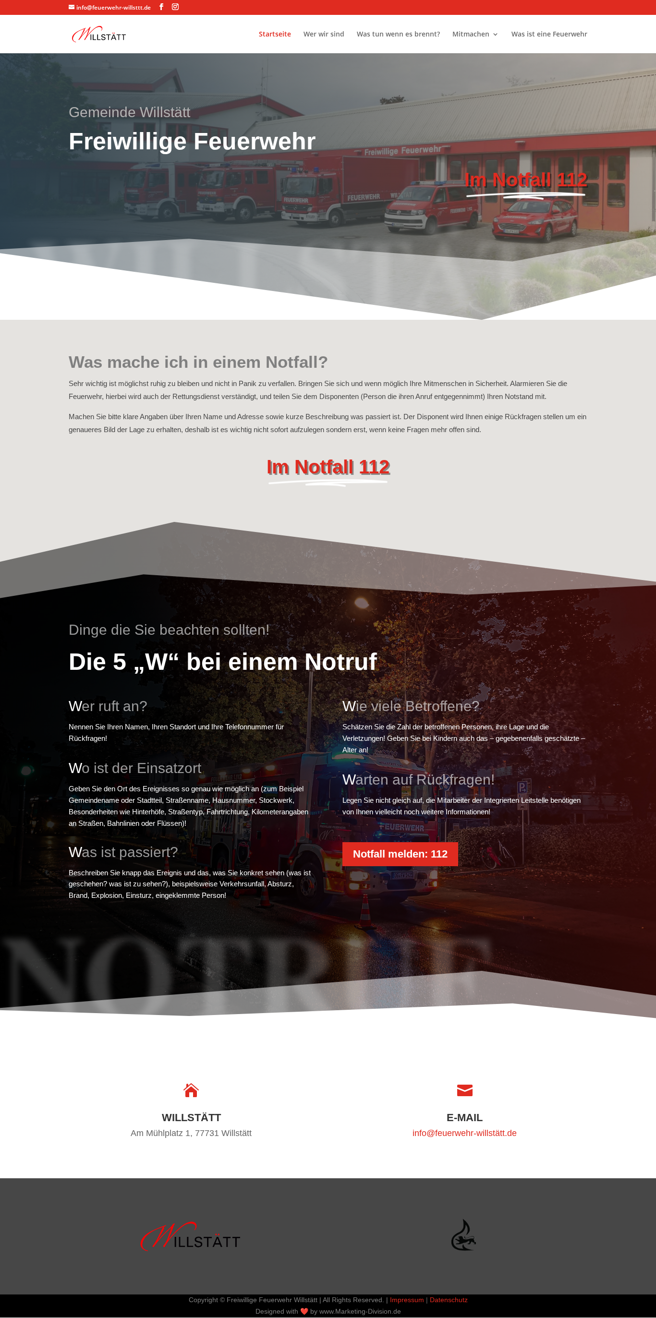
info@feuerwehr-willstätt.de (465, 1133)
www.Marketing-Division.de (360, 1311)
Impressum (407, 1300)
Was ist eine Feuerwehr (549, 34)
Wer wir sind (324, 34)
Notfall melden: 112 (400, 854)
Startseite (275, 34)
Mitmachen (470, 34)
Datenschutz (449, 1300)
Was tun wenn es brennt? (398, 34)
